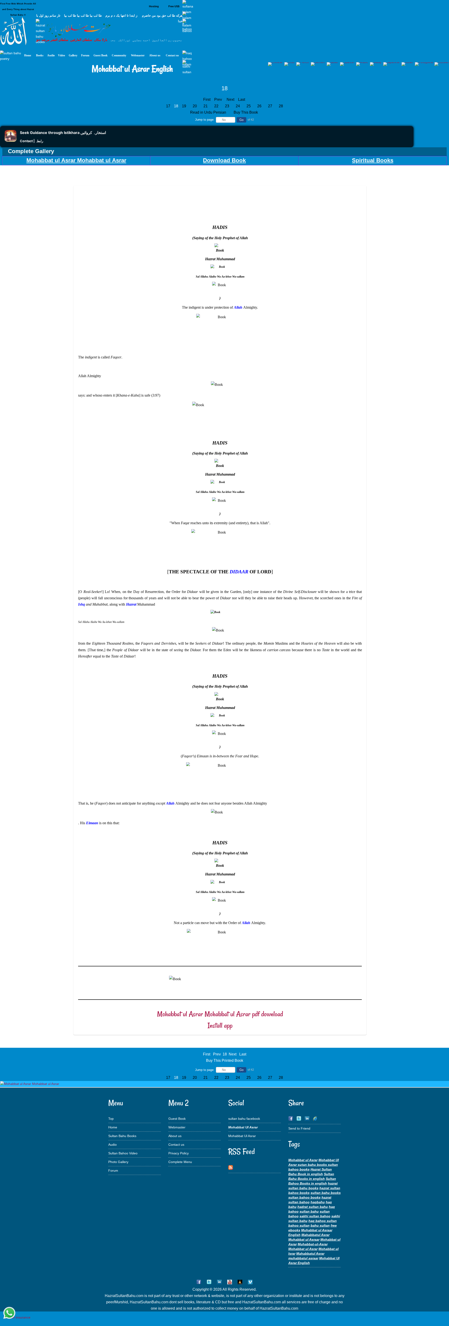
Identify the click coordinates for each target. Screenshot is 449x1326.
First (206, 99)
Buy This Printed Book (224, 1060)
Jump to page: (204, 119)
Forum (113, 1170)
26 (259, 106)
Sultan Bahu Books (122, 1136)
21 (205, 106)
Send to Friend (299, 1128)
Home (112, 1127)
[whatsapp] (9, 1313)
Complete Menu (180, 1162)
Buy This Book (246, 112)
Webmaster (176, 1127)
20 (195, 106)
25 (248, 106)
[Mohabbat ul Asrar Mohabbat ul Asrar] (29, 1084)
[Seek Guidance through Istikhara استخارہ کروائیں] (10, 140)
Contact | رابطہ (31, 141)
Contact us (176, 1144)
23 (227, 106)
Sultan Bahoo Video (123, 1153)
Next (230, 99)
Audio (112, 1144)
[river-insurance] (17, 1317)
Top (111, 1118)
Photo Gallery (118, 1162)
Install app (220, 1025)
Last (241, 99)
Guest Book (177, 1118)
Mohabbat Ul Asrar (242, 1136)
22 (216, 106)
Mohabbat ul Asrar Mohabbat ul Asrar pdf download (220, 1014)
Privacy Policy (178, 1153)
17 (168, 106)
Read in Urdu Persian (208, 112)
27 (270, 106)
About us (174, 1136)
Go (241, 120)
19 (184, 106)
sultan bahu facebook (244, 1118)
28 (281, 106)
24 (238, 106)
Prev (218, 99)
